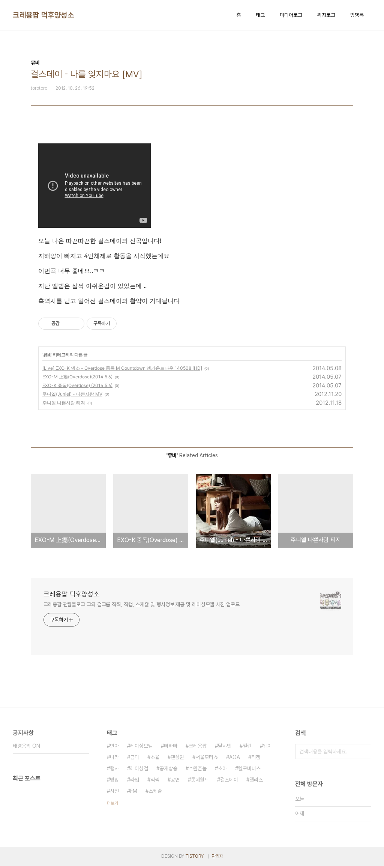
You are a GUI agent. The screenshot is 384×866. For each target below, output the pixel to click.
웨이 (267, 746)
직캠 (255, 757)
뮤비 (47, 354)
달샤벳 (224, 746)
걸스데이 (229, 780)
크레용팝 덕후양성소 (43, 15)
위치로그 (326, 15)
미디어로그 (291, 15)
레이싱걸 (139, 768)
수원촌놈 (198, 768)
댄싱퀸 (177, 757)
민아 (114, 746)
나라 (114, 757)
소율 (154, 757)
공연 (175, 780)
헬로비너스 (249, 768)
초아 (222, 768)
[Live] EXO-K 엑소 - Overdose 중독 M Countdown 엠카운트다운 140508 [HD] (122, 368)
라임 (134, 780)
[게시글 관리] (76, 323)
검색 (364, 751)
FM (133, 791)
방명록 (357, 15)
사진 (114, 791)
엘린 (247, 746)
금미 (134, 757)
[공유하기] (66, 323)
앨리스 (256, 780)
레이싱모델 (141, 746)
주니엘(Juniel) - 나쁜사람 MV (72, 394)
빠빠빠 (170, 746)
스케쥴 (155, 791)
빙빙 (114, 780)
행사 (114, 768)
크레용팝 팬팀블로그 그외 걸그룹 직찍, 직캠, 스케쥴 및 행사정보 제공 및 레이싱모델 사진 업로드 (142, 604)
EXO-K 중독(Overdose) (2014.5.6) (77, 385)
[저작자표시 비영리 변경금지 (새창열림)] (127, 324)
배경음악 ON (26, 746)
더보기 (112, 803)
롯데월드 (200, 780)
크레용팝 (198, 746)
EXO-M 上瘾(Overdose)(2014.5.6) (77, 377)
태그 (260, 15)
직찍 (154, 780)
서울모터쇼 (206, 757)
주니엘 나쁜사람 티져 (63, 402)
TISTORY (194, 856)
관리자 (217, 856)
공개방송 (168, 768)
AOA (234, 757)
